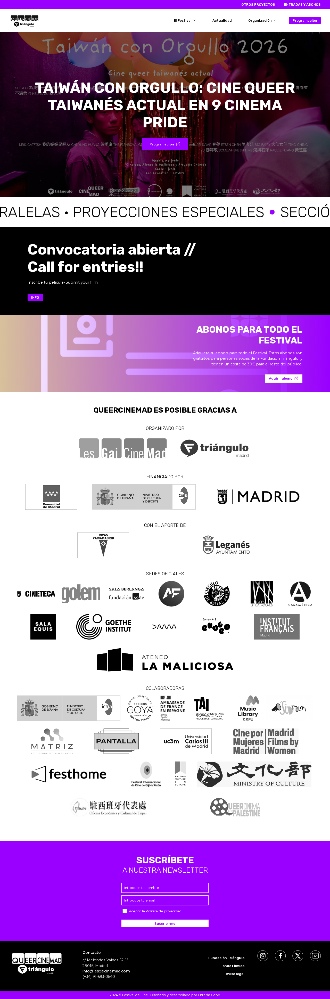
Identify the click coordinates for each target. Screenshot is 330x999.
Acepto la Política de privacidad (155, 911)
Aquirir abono (280, 378)
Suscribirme (164, 924)
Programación (305, 20)
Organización (260, 20)
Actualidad (222, 20)
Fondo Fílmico (232, 966)
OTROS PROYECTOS (258, 4)
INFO (35, 297)
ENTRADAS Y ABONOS (302, 4)
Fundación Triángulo (226, 958)
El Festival (183, 20)
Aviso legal (235, 974)
